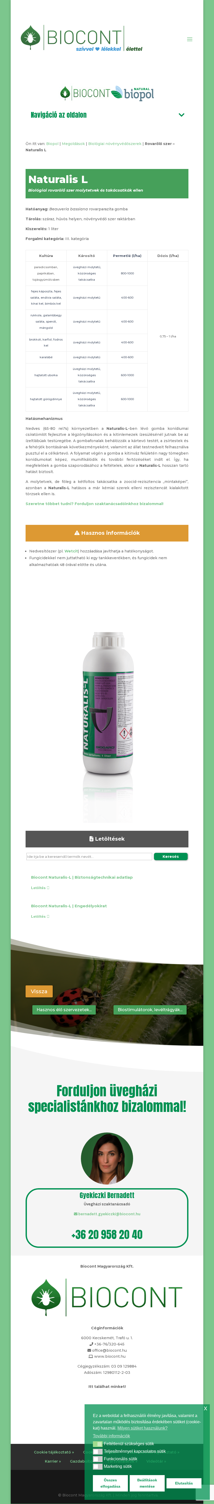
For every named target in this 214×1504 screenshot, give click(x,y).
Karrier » (53, 1461)
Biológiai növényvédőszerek (114, 143)
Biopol (52, 143)
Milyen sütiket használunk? (142, 1428)
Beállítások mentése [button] (147, 1483)
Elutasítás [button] (184, 1483)
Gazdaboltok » (84, 1461)
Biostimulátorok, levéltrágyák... (150, 1009)
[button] (98, 1444)
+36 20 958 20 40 (107, 1234)
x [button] (205, 1408)
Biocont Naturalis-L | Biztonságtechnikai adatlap (82, 877)
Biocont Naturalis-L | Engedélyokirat (69, 905)
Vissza (39, 991)
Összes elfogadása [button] (110, 1483)
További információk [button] (111, 1436)
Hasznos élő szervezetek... (64, 1009)
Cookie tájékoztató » (54, 1452)
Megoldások (73, 143)
